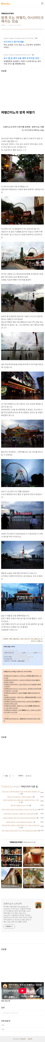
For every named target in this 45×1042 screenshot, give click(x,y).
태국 (18, 786)
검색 (41, 1013)
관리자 (30, 1039)
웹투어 (23, 657)
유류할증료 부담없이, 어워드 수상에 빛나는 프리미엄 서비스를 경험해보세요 (22, 62)
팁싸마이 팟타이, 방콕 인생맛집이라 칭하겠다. (19, 822)
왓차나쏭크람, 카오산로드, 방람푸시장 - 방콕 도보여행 (19, 814)
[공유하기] (9, 776)
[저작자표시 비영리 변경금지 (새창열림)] (28, 776)
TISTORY (23, 1039)
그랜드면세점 (25, 659)
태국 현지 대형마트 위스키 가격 (19, 805)
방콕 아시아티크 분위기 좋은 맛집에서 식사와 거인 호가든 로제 (19, 809)
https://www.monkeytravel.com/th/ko (19, 38)
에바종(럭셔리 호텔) (21, 655)
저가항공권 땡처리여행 (11, 650)
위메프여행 (21, 661)
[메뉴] (42, 3)
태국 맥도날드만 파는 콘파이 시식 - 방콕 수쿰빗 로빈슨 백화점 (19, 831)
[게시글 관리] (12, 776)
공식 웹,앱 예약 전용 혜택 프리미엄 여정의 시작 (22, 58)
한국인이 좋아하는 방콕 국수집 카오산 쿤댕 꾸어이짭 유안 (19, 818)
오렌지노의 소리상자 (12, 903)
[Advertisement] (22, 88)
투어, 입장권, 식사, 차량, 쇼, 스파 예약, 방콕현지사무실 (22, 45)
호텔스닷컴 (30, 653)
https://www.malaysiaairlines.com (17, 55)
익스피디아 (18, 653)
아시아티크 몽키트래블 (14, 41)
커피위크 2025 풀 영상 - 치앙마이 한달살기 (19, 797)
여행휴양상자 (8, 786)
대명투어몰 (30, 657)
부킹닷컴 (11, 655)
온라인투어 (16, 657)
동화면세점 (16, 659)
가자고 (28, 661)
